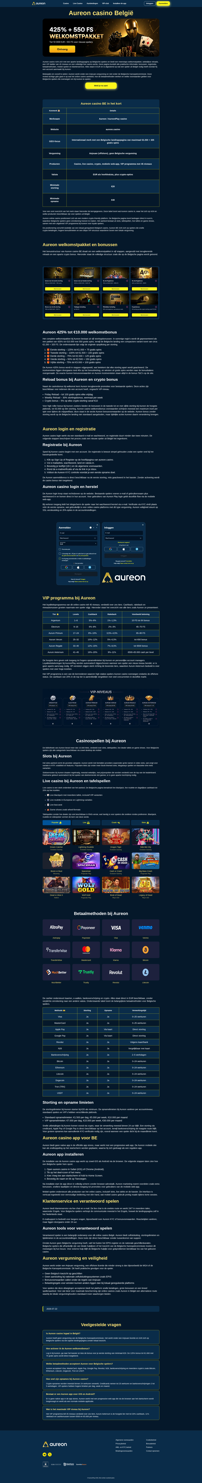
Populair (55, 822)
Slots (144, 822)
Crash (114, 822)
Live (84, 822)
